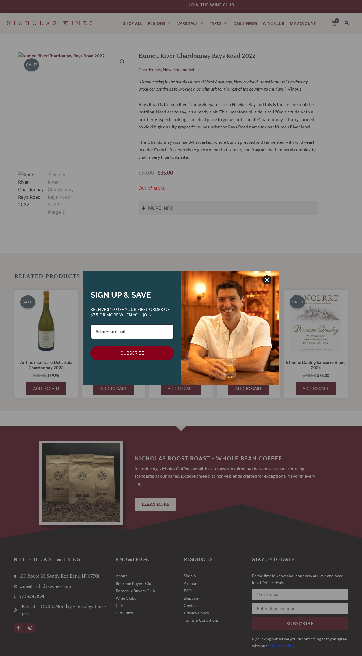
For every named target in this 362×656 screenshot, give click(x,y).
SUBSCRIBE (132, 353)
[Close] (267, 280)
